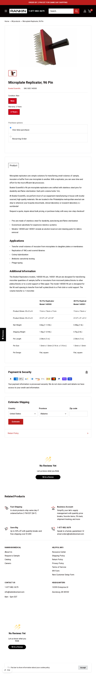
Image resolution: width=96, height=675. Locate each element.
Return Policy (13, 433)
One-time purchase (20, 130)
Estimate (16, 422)
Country (11, 408)
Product (13, 165)
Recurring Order (19, 139)
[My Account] (85, 11)
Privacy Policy (58, 563)
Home (7, 21)
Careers (8, 563)
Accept (83, 668)
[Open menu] (6, 11)
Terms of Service (59, 567)
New (12, 100)
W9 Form (55, 571)
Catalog (8, 559)
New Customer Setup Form (63, 575)
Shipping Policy (58, 556)
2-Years (14, 111)
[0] (89, 11)
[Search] (76, 11)
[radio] (10, 127)
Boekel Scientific (14, 88)
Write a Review (48, 477)
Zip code (73, 408)
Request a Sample (12, 556)
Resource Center (59, 552)
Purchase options (15, 123)
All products (15, 21)
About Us (8, 552)
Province (43, 408)
